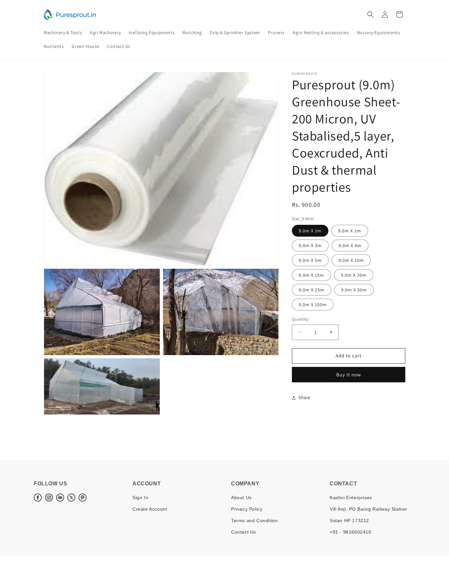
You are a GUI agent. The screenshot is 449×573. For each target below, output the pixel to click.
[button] (370, 14)
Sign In (140, 497)
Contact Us (243, 532)
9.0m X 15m (311, 275)
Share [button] (304, 397)
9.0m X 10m (351, 260)
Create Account (149, 509)
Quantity (300, 319)
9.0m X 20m (353, 275)
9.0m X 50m (354, 290)
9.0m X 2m (349, 231)
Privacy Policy (246, 509)
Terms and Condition (254, 520)
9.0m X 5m (310, 260)
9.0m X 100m (313, 305)
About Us (241, 497)
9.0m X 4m (350, 245)
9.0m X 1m (310, 231)
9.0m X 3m (310, 245)
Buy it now (348, 374)
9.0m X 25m (311, 290)
